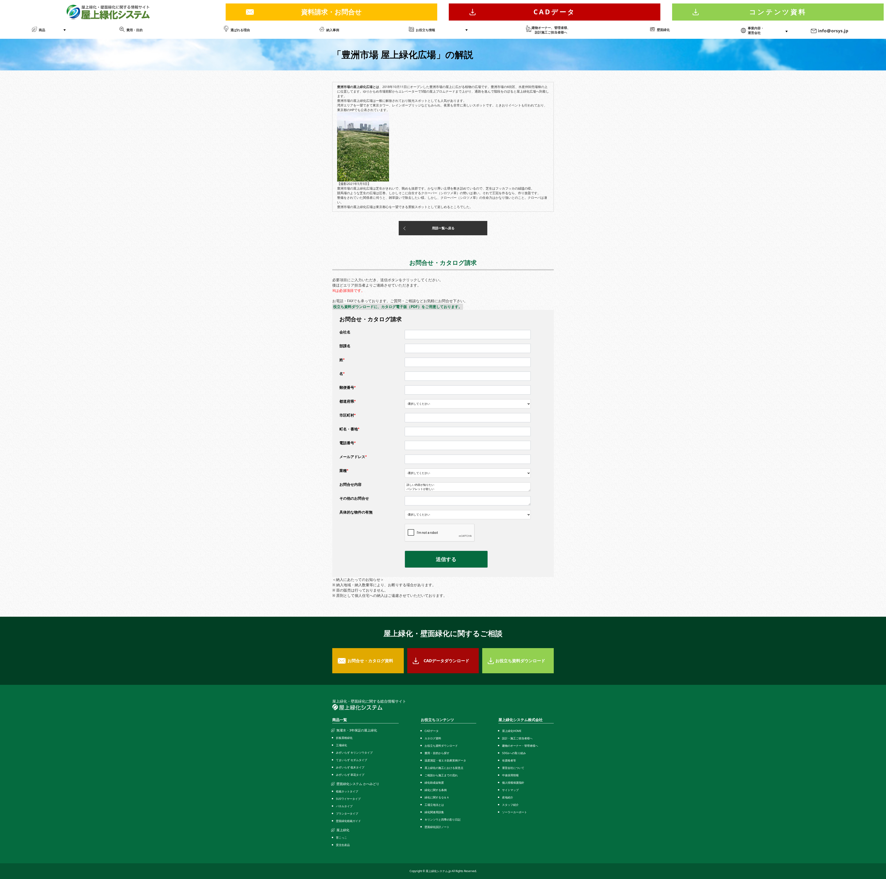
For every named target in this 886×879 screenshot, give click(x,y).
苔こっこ (341, 838)
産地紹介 (507, 797)
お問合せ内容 (350, 484)
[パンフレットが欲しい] (467, 489)
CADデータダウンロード (446, 660)
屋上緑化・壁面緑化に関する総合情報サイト (369, 701)
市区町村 (347, 415)
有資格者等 (509, 760)
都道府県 (347, 401)
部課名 (344, 346)
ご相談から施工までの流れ (441, 775)
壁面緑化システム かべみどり (357, 784)
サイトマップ (510, 790)
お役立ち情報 (425, 30)
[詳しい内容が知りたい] (467, 485)
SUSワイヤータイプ (348, 799)
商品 (42, 30)
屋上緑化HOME (511, 731)
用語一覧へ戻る (443, 228)
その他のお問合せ (354, 498)
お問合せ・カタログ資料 (370, 660)
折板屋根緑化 (344, 738)
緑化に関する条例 (436, 790)
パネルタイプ (344, 806)
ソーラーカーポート (514, 812)
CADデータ (554, 11)
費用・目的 (134, 30)
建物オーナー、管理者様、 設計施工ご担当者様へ (551, 29)
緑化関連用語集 (434, 812)
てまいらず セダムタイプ (351, 760)
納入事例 (332, 30)
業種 (343, 471)
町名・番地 (349, 429)
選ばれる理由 (240, 30)
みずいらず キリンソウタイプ (354, 753)
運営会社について (513, 768)
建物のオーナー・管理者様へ (520, 746)
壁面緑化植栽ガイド (348, 821)
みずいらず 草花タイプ (350, 775)
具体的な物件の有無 (356, 512)
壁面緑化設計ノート (437, 827)
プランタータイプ (347, 814)
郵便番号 (347, 388)
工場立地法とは (434, 805)
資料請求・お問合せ (331, 11)
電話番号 (347, 443)
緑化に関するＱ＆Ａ (437, 797)
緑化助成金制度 (434, 783)
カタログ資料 (433, 738)
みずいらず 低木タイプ (350, 767)
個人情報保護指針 (513, 783)
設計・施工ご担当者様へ (517, 738)
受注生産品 (343, 845)
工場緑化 (341, 745)
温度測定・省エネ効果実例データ (445, 760)
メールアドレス (353, 457)
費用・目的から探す (437, 753)
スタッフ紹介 (510, 805)
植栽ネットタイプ (347, 791)
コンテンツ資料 (778, 11)
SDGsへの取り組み (514, 753)
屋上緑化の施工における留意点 (444, 768)
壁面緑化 (663, 29)
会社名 (344, 332)
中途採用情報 (510, 775)
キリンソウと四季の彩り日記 (443, 820)
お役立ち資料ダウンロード (520, 660)
